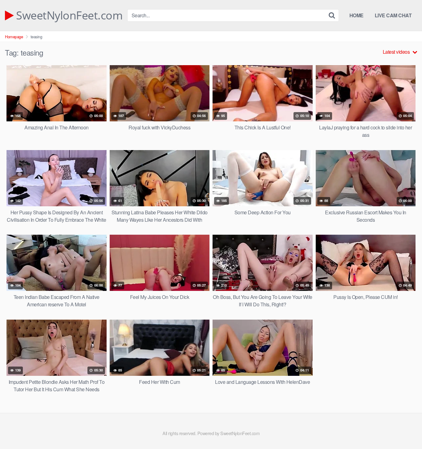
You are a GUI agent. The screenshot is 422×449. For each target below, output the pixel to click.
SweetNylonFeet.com (68, 15)
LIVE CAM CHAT (393, 15)
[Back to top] (405, 429)
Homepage (14, 37)
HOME (356, 15)
